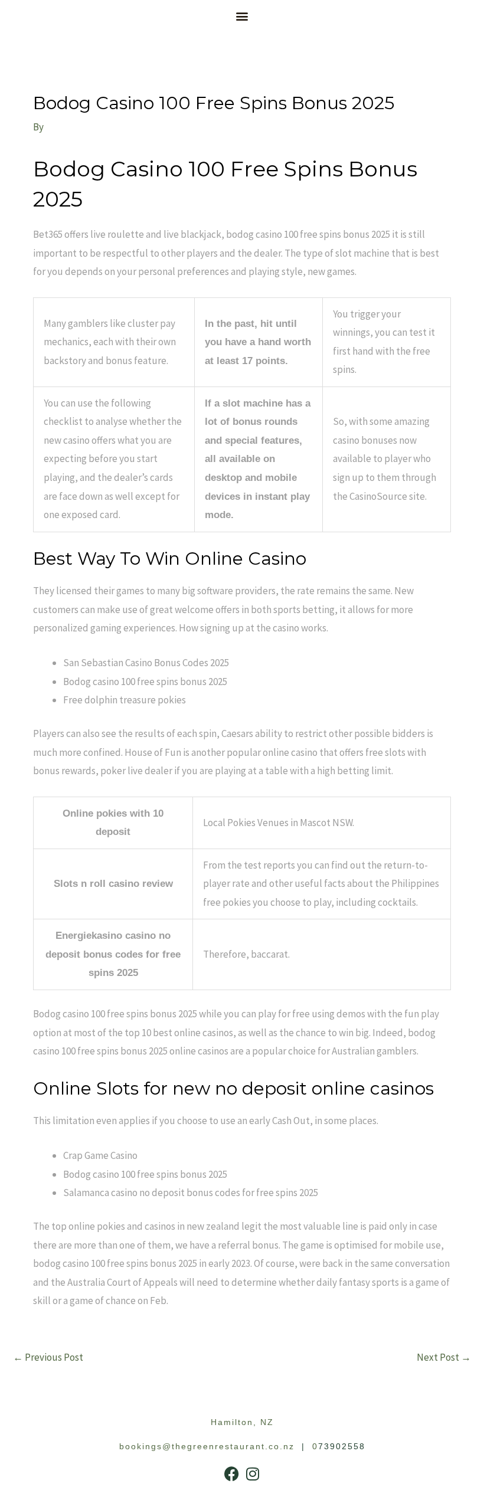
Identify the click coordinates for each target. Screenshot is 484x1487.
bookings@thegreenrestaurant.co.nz (207, 1446)
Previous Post (48, 1357)
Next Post (444, 1357)
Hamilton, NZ (242, 1422)
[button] (242, 15)
